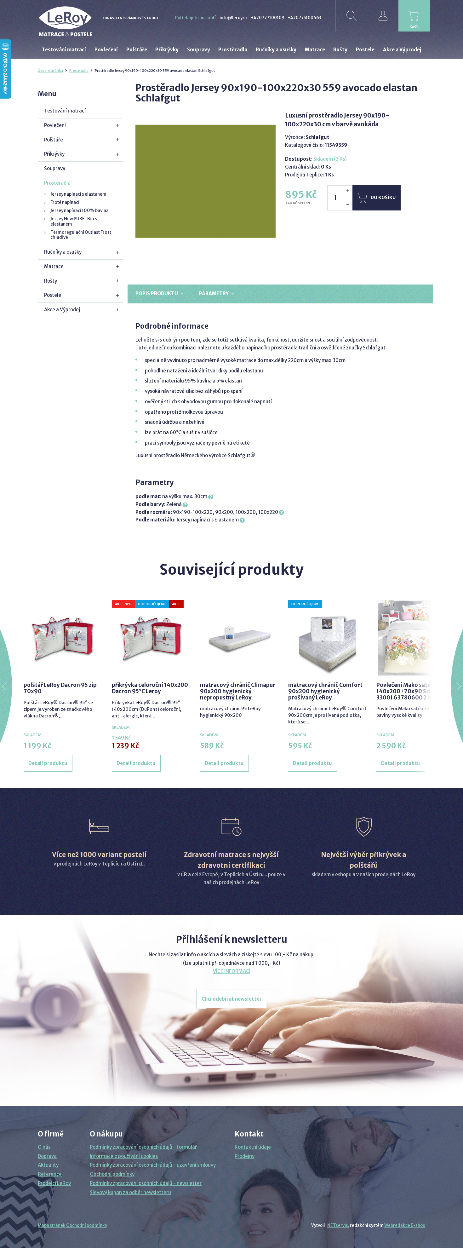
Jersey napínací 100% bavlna (79, 210)
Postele (52, 295)
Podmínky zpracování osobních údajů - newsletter (146, 1183)
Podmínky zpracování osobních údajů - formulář (143, 1147)
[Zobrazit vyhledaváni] (351, 16)
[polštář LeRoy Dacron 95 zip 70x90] (63, 638)
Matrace (54, 266)
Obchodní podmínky (112, 1174)
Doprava (47, 1156)
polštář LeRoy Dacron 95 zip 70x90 (60, 688)
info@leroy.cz (234, 17)
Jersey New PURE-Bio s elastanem (73, 221)
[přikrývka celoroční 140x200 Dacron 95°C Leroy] (151, 638)
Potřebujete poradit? (195, 17)
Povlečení (55, 125)
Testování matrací (65, 111)
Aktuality (48, 1165)
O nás (44, 1147)
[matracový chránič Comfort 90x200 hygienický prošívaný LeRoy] (327, 638)
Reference (50, 1174)
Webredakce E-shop (404, 1225)
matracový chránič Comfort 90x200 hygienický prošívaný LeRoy (325, 691)
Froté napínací (64, 202)
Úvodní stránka (50, 70)
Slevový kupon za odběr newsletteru (130, 1192)
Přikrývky (54, 154)
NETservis (337, 1225)
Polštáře (53, 140)
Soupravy (54, 168)
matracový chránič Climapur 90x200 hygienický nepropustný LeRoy (237, 691)
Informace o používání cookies (124, 1156)
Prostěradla (79, 70)
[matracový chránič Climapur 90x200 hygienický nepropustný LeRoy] (239, 638)
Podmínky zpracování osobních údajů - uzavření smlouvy (153, 1165)
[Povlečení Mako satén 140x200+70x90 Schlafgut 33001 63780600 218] (415, 638)
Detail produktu (47, 763)
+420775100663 (304, 17)
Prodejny (244, 1156)
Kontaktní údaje (253, 1147)
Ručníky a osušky (63, 252)
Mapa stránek (52, 1225)
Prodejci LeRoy (54, 1183)
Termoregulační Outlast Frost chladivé (80, 235)
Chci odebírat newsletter (232, 999)
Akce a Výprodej (62, 310)
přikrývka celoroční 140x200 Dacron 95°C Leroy (150, 688)
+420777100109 (267, 17)
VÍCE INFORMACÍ (231, 971)
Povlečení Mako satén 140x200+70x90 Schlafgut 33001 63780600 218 (412, 691)
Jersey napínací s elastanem (78, 194)
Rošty (50, 281)
